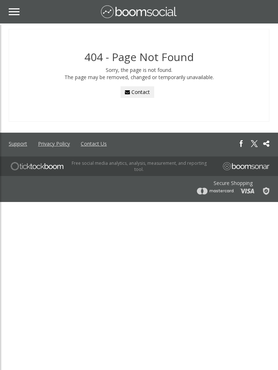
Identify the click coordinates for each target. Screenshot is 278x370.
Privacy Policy (54, 143)
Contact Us (94, 143)
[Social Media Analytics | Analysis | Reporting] (139, 11)
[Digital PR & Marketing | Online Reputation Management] (37, 166)
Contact (140, 92)
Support (18, 143)
